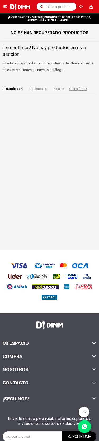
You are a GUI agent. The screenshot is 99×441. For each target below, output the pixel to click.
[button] (42, 6)
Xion (56, 89)
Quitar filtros (78, 89)
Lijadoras (36, 89)
